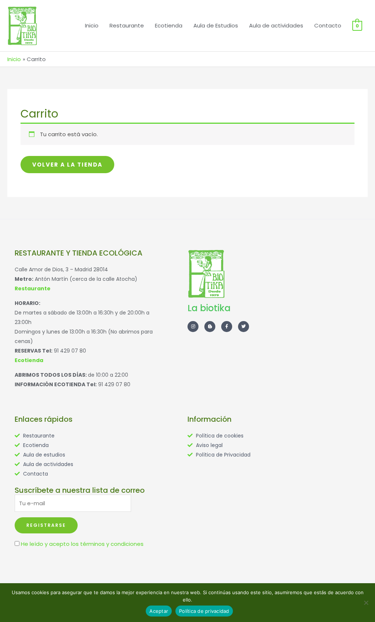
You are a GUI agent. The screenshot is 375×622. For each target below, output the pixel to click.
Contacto (327, 25)
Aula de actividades (276, 25)
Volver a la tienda (67, 164)
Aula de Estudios (215, 25)
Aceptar (158, 611)
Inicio (92, 25)
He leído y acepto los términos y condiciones (82, 544)
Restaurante (126, 25)
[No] (366, 602)
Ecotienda (168, 25)
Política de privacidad (204, 611)
